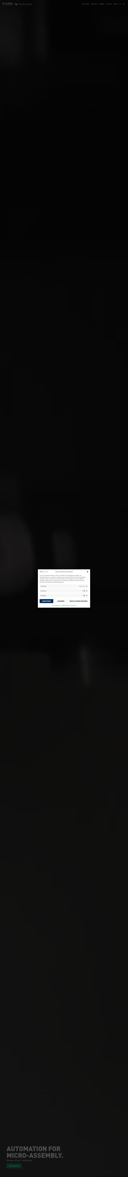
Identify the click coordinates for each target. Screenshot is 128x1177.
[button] (87, 572)
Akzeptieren (46, 601)
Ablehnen (60, 601)
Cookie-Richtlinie (56, 605)
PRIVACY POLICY (65, 605)
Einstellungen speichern (78, 601)
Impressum (73, 605)
